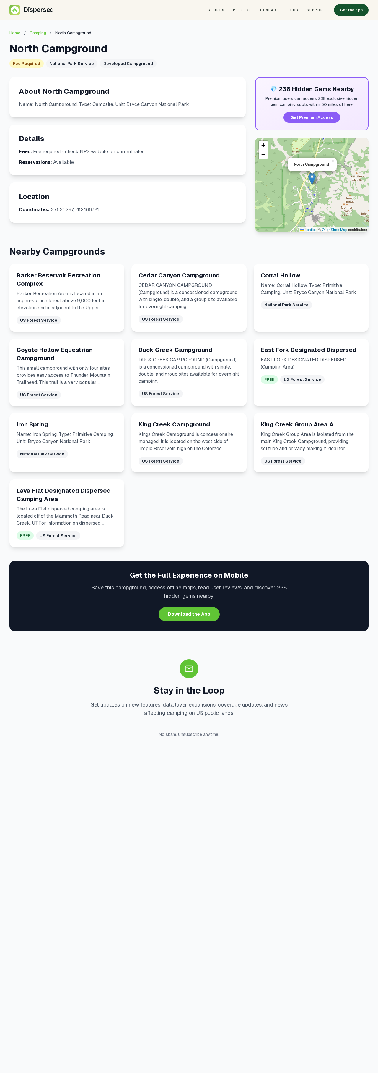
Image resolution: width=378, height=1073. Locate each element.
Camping (38, 32)
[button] (312, 179)
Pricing (242, 10)
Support (316, 10)
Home (14, 32)
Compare (269, 10)
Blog (293, 10)
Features (214, 10)
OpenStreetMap (334, 229)
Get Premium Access (312, 117)
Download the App (189, 614)
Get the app (351, 9)
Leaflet (310, 229)
